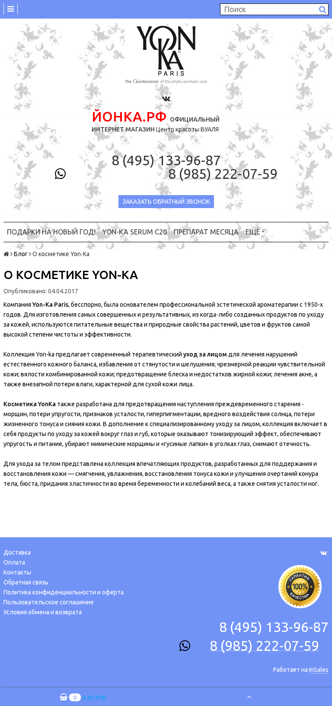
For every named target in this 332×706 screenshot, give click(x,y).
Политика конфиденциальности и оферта (63, 592)
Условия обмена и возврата (42, 612)
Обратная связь (25, 582)
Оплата (14, 562)
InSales (319, 669)
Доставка (17, 552)
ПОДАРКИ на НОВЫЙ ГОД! (51, 232)
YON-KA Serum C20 (134, 232)
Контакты (17, 572)
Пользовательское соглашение (48, 602)
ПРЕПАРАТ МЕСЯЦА (206, 232)
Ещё (253, 232)
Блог (21, 253)
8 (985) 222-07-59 (223, 174)
